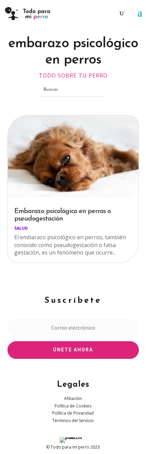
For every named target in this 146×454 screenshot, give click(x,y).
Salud (21, 228)
